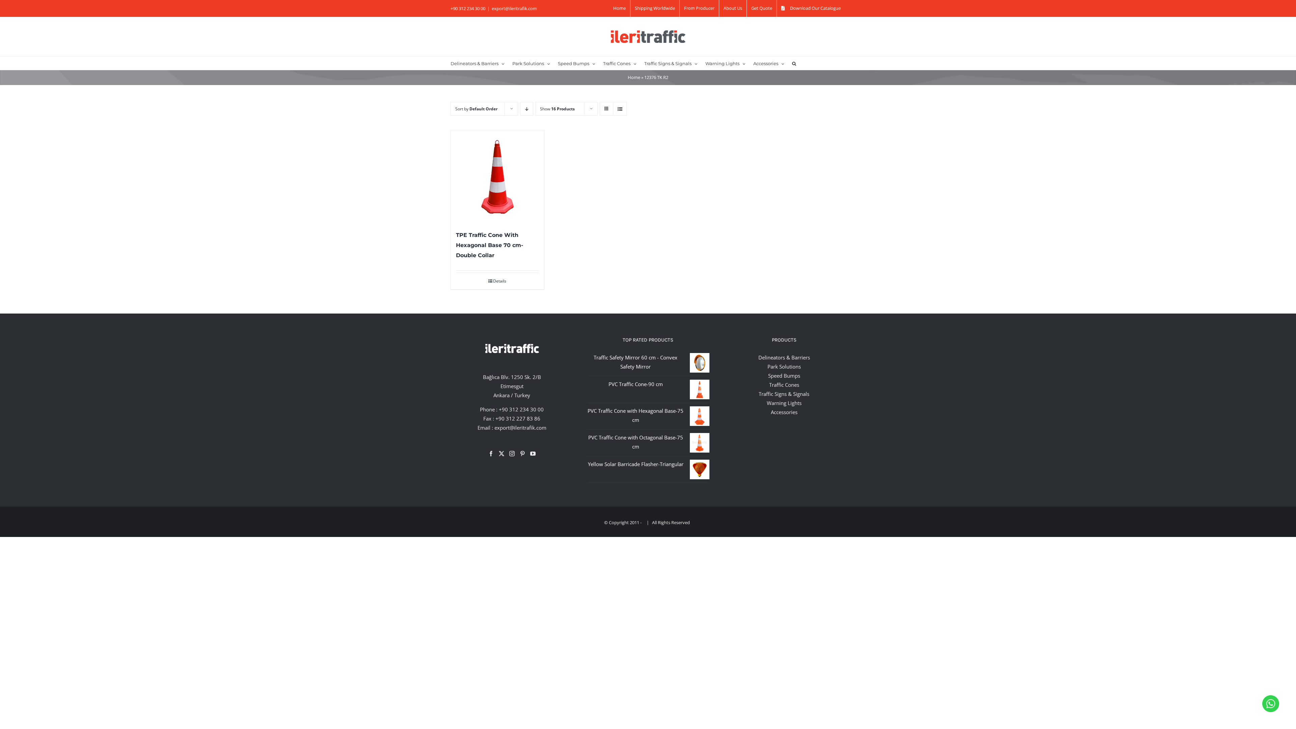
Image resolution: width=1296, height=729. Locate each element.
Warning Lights (784, 403)
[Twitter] (501, 453)
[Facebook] (491, 453)
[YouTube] (533, 453)
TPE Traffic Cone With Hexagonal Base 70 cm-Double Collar (489, 245)
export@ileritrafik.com (514, 8)
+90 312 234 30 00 (521, 409)
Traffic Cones (784, 384)
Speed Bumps (784, 375)
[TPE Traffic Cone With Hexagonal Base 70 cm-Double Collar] (497, 176)
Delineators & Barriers (784, 357)
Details (499, 281)
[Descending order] (526, 109)
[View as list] (619, 108)
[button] (794, 63)
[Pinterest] (522, 453)
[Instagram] (512, 453)
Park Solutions (784, 366)
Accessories (784, 412)
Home (634, 77)
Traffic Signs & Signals (784, 393)
